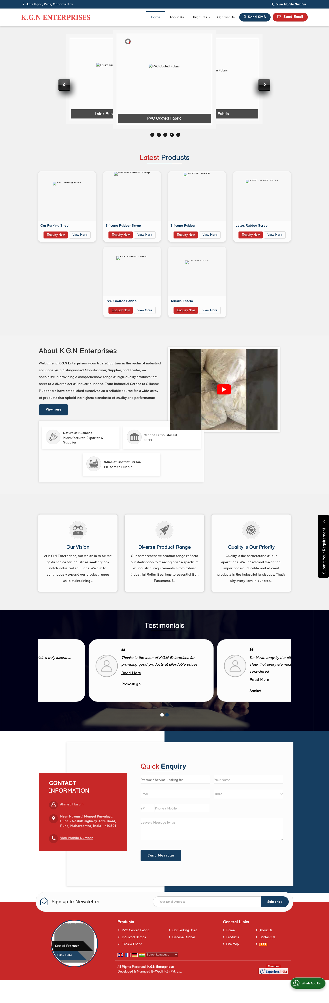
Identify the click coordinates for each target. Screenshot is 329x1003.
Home (155, 17)
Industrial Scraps (134, 937)
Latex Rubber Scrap (112, 114)
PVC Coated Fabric (164, 118)
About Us (177, 17)
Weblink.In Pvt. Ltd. (168, 971)
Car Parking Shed (54, 226)
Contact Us (226, 17)
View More (80, 235)
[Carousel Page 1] (162, 715)
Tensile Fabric (216, 114)
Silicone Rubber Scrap (123, 226)
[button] (291, 4)
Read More (80, 673)
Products (200, 17)
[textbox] (175, 779)
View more (53, 409)
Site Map (232, 944)
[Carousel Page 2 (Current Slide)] (167, 715)
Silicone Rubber (61, 109)
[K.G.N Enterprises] (55, 17)
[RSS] (263, 944)
